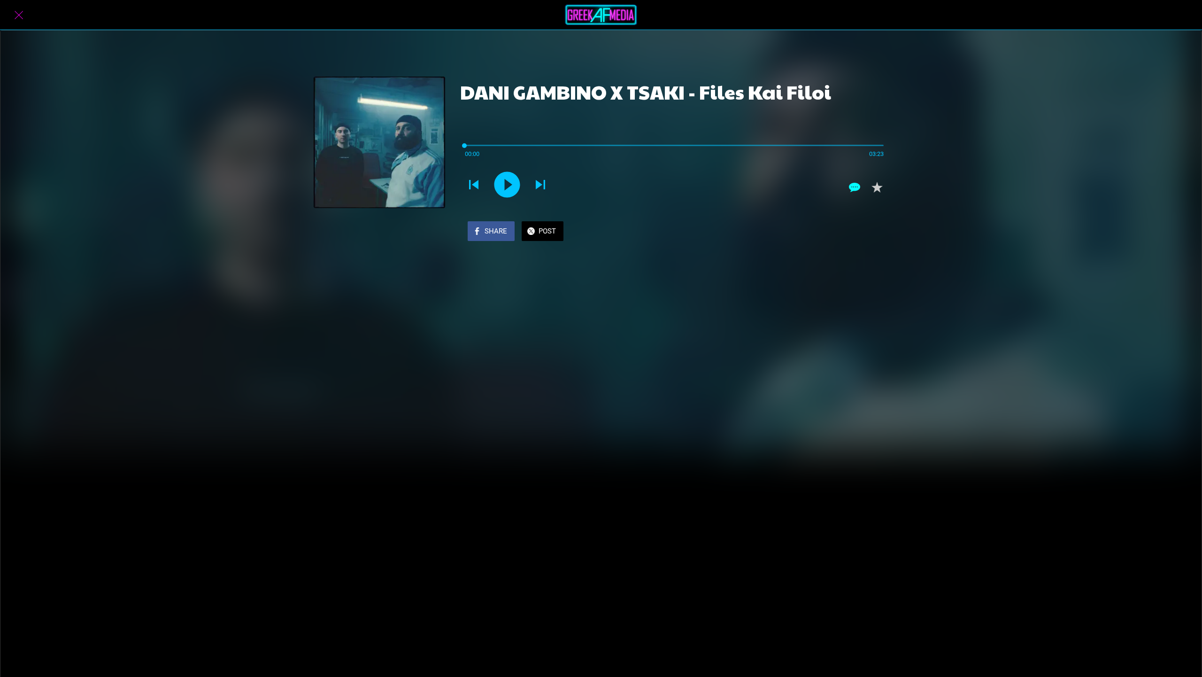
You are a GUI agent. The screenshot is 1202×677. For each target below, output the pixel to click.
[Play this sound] (507, 184)
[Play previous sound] (473, 184)
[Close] (18, 15)
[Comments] (854, 187)
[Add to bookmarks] (877, 187)
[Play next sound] (540, 184)
